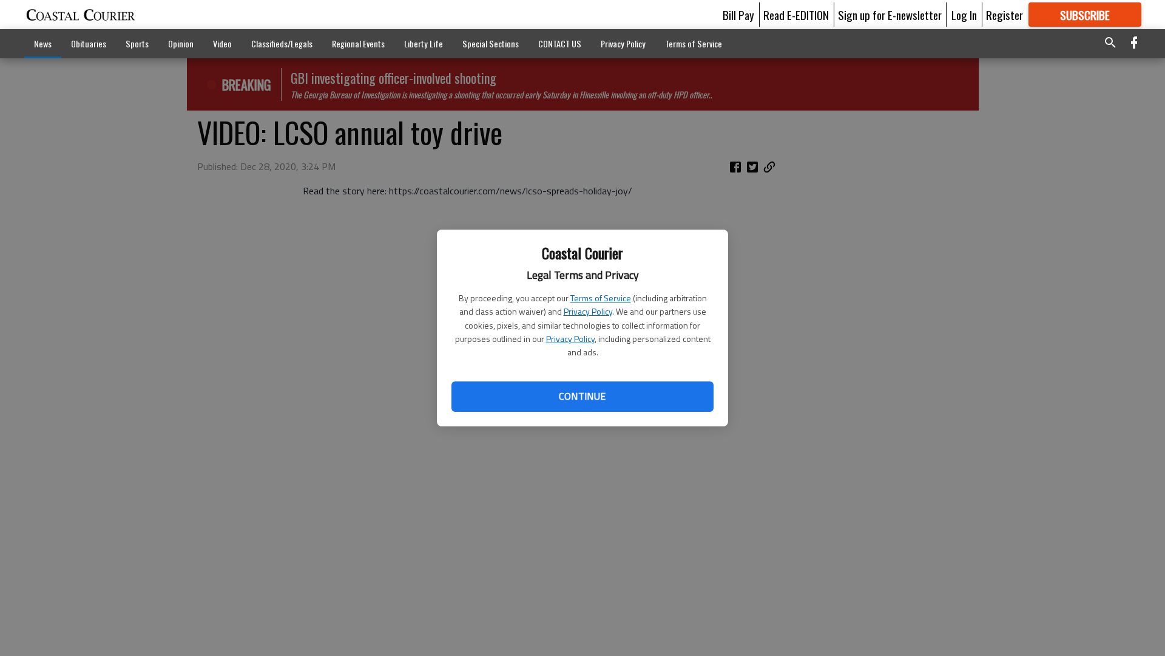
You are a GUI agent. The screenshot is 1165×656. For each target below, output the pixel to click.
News (43, 43)
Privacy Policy (588, 311)
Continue (582, 396)
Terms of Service (600, 298)
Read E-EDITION (796, 14)
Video (222, 43)
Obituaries (88, 43)
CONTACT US (559, 43)
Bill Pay (738, 14)
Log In (964, 14)
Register (1004, 14)
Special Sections (490, 43)
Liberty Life (423, 43)
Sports (137, 43)
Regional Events (358, 43)
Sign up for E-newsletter (890, 14)
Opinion (181, 43)
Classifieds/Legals (281, 43)
